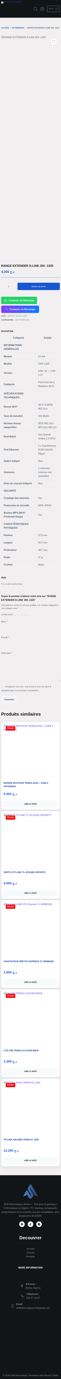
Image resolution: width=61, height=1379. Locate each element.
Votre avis (6, 653)
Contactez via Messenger (22, 309)
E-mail (5, 637)
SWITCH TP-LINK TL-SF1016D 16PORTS (24, 872)
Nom (4, 621)
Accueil (30, 1249)
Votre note (7, 615)
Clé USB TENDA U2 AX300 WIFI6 (21, 1050)
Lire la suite (30, 804)
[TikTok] (30, 1224)
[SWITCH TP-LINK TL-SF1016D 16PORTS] (30, 840)
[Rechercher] (35, 9)
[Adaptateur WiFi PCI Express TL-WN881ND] (30, 929)
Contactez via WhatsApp (21, 300)
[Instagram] (39, 1224)
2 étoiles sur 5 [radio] (19, 615)
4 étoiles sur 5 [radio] (26, 615)
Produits (30, 1256)
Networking (22, 320)
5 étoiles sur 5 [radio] (29, 615)
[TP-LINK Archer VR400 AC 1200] (30, 1108)
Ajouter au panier (38, 286)
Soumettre (9, 699)
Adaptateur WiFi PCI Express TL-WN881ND (29, 961)
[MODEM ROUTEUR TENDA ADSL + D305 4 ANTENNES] (30, 751)
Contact (30, 1252)
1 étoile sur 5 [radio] (16, 615)
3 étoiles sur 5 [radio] (23, 615)
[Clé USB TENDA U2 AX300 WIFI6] (30, 1018)
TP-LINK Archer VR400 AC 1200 (21, 1139)
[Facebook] (22, 1224)
